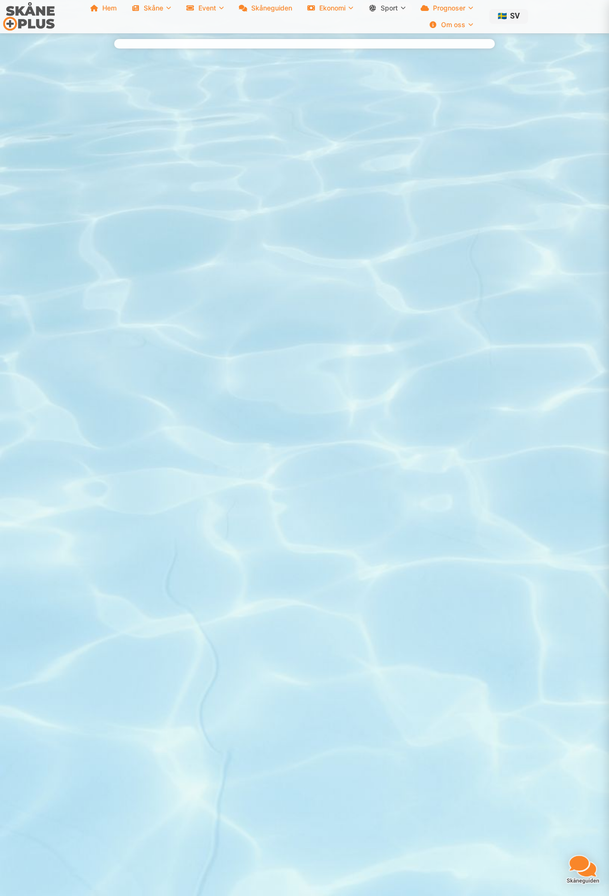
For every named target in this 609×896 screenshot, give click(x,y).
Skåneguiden (271, 8)
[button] (508, 16)
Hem (109, 8)
